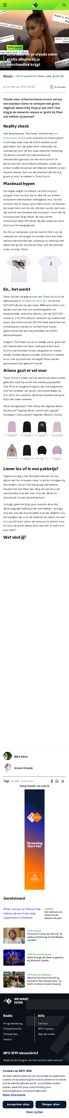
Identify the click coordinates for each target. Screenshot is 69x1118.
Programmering (12, 1023)
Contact (43, 1023)
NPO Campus (46, 1028)
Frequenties (10, 1034)
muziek (15, 781)
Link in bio (27, 781)
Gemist (7, 1039)
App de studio (46, 1034)
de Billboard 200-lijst (34, 301)
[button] (5, 5)
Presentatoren (12, 1028)
